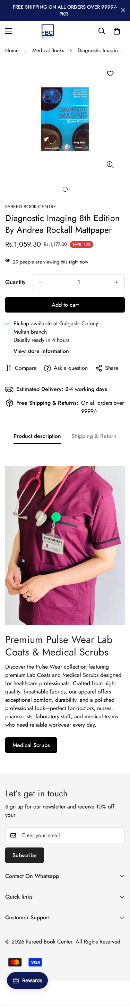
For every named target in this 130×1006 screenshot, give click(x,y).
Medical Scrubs (31, 745)
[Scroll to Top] (117, 969)
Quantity (15, 282)
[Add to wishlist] (110, 74)
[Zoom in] (110, 165)
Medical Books (48, 50)
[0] (117, 31)
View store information (41, 351)
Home (12, 50)
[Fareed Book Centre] (47, 31)
